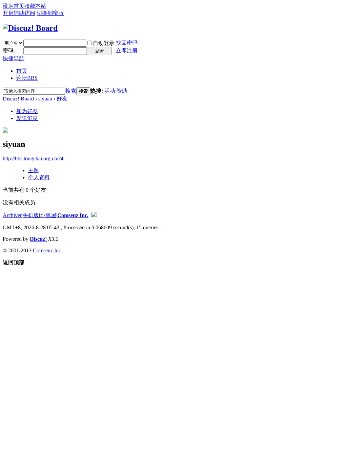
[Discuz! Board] (30, 28)
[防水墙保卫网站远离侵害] (94, 215)
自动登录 (104, 43)
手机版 (31, 215)
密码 (8, 50)
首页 (21, 71)
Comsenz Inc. (72, 215)
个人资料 (39, 177)
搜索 (70, 91)
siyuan (45, 98)
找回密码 (127, 43)
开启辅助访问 (19, 13)
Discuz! (38, 239)
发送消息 (27, 118)
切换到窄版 (50, 13)
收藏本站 (35, 6)
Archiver (12, 215)
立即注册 (127, 50)
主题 (33, 170)
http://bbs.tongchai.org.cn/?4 (33, 158)
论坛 (27, 78)
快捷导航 (13, 58)
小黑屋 (48, 215)
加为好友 (27, 111)
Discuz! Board (18, 98)
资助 (122, 91)
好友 (62, 98)
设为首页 (13, 6)
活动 (109, 91)
